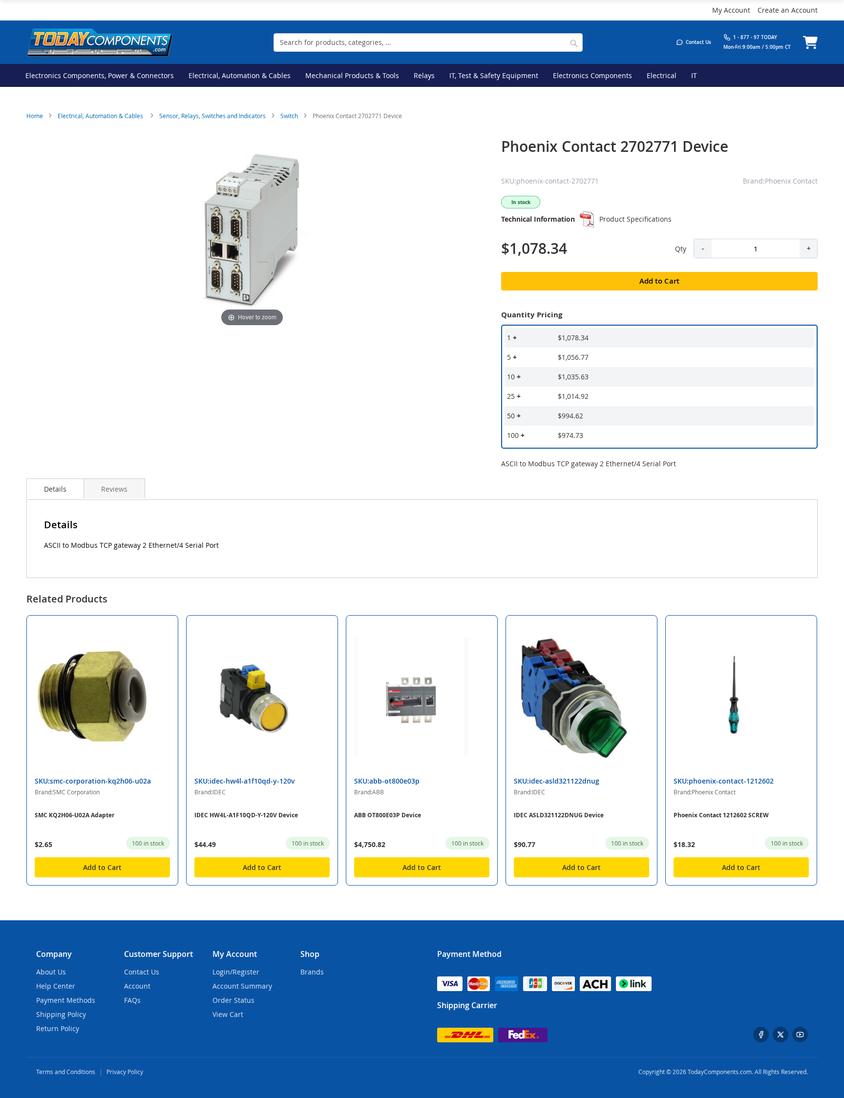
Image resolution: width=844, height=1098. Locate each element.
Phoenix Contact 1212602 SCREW (721, 815)
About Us (51, 971)
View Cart (227, 1014)
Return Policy (57, 1028)
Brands (312, 971)
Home (34, 116)
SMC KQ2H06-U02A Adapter (74, 815)
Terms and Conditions (65, 1072)
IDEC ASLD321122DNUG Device (559, 815)
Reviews (114, 489)
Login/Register (235, 971)
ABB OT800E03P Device (387, 815)
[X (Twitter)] (780, 1034)
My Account (731, 10)
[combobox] (428, 42)
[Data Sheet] (587, 219)
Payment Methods (65, 1000)
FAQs (132, 1000)
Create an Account (788, 10)
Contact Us (141, 971)
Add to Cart (102, 867)
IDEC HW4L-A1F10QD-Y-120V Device (246, 815)
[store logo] (99, 42)
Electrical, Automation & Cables (101, 116)
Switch (289, 116)
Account (137, 986)
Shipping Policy (61, 1014)
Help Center (55, 986)
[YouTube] (800, 1034)
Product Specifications (635, 219)
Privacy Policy (124, 1072)
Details (55, 489)
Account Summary (242, 986)
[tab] (55, 488)
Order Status (233, 1000)
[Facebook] (761, 1034)
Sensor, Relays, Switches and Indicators (212, 116)
